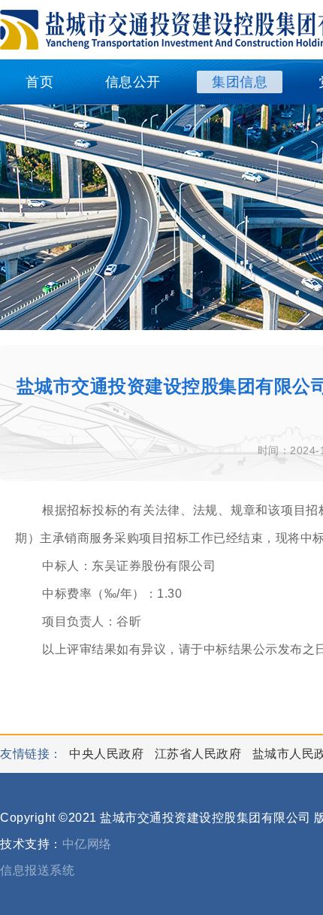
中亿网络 (87, 844)
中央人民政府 (108, 753)
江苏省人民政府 (200, 753)
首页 (39, 81)
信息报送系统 (37, 870)
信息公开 (133, 81)
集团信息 (239, 81)
